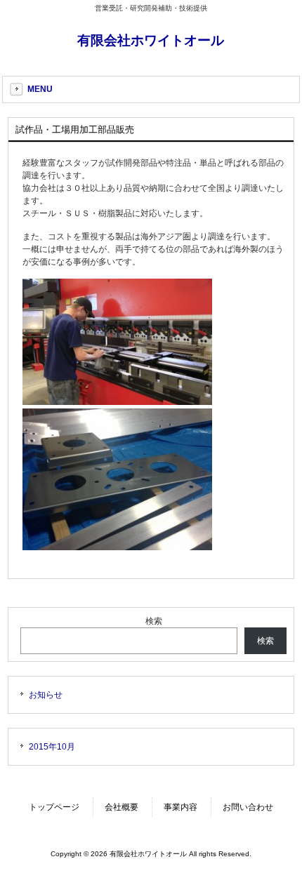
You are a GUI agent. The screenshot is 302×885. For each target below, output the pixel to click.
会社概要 (121, 807)
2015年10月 (52, 747)
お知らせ (46, 695)
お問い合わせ (248, 807)
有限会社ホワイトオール (150, 40)
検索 (153, 621)
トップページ (54, 807)
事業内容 (180, 807)
